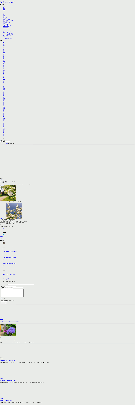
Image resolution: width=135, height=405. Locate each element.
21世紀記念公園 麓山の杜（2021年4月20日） (10, 251)
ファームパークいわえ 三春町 (8, 33)
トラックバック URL (3, 284)
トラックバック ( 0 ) (6, 278)
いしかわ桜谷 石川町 (6, 22)
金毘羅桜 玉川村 (5, 23)
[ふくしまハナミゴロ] (7, 2)
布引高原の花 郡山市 (8, 38)
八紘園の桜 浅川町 (6, 26)
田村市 (4, 9)
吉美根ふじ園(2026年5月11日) (5, 400)
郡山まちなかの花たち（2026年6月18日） (8, 340)
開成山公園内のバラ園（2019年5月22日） (9, 263)
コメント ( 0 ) (5, 279)
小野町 (4, 10)
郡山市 (4, 6)
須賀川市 (4, 7)
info (3, 228)
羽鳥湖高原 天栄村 (6, 32)
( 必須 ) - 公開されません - (7, 287)
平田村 (4, 14)
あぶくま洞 (4, 18)
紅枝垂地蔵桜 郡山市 (6, 19)
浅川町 (4, 15)
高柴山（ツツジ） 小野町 (7, 35)
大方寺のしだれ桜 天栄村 (7, 25)
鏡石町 (1, 358)
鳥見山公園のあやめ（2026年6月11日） (7, 360)
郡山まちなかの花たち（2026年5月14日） (8, 380)
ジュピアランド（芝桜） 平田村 (8, 34)
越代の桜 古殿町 (5, 24)
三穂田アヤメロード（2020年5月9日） (9, 274)
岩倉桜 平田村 (5, 27)
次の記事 (1, 238)
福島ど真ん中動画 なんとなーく (8, 20)
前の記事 (1, 236)
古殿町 (4, 16)
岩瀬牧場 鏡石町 (5, 21)
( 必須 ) (3, 286)
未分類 (4, 36)
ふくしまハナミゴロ (4, 143)
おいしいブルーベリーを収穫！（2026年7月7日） (9, 321)
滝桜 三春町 (5, 17)
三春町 (4, 8)
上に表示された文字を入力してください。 (8, 300)
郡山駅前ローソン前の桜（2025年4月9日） (10, 257)
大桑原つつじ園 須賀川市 (7, 31)
